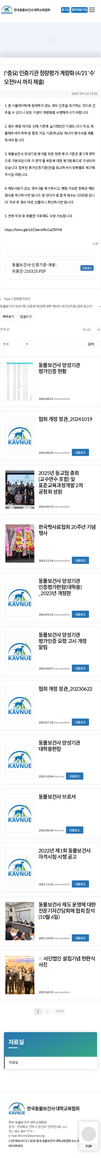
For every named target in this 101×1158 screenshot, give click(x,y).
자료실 (13, 1062)
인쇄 (95, 243)
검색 (91, 343)
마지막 (59, 1011)
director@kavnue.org (31, 1136)
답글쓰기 (25, 316)
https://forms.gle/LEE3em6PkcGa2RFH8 (33, 230)
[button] (65, 10)
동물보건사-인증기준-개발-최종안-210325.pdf (34, 268)
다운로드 (80, 452)
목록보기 (8, 316)
